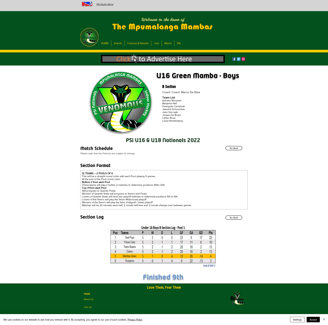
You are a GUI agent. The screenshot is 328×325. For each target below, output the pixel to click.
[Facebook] (234, 59)
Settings (297, 319)
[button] (163, 59)
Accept (313, 319)
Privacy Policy (135, 319)
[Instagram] (243, 59)
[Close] (324, 319)
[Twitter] (238, 59)
